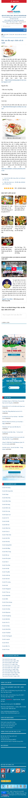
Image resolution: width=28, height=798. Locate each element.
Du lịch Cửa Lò (5, 531)
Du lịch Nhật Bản (6, 595)
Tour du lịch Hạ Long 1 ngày (9, 659)
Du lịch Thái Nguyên (7, 636)
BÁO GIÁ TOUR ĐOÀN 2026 (20, 15)
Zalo (4, 792)
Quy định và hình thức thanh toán (9, 724)
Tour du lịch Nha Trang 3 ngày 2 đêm (11, 672)
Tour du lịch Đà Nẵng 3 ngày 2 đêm (10, 671)
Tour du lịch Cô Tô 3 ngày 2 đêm (10, 664)
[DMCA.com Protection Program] (6, 781)
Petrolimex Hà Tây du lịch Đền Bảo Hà (11, 426)
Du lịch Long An (6, 639)
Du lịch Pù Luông (6, 582)
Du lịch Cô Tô (5, 518)
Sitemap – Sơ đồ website (7, 727)
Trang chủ (5, 34)
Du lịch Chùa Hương (7, 602)
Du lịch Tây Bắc (6, 571)
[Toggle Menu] (24, 30)
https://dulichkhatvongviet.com (12, 713)
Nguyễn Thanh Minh (7, 299)
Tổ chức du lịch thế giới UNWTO (8, 739)
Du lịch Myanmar (6, 612)
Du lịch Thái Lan (6, 592)
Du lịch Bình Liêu (6, 507)
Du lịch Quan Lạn (6, 514)
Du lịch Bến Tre (6, 646)
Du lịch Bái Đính (6, 619)
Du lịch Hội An (5, 642)
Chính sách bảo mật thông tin (8, 725)
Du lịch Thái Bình (6, 632)
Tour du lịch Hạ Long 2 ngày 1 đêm (10, 660)
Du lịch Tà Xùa (5, 649)
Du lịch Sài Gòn (6, 578)
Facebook (5, 795)
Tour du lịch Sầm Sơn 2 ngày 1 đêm (10, 667)
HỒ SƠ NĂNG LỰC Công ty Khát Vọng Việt (14, 20)
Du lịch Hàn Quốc (6, 605)
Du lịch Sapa (5, 494)
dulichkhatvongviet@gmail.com (11, 711)
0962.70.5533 (22, 706)
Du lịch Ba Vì (5, 561)
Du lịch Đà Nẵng (6, 548)
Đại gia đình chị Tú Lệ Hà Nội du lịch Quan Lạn (13, 406)
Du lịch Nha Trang (6, 551)
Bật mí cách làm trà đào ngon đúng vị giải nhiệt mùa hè (20, 208)
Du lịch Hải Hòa (6, 541)
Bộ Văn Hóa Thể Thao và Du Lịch (9, 736)
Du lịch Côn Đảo (6, 609)
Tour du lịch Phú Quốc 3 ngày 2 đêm (11, 676)
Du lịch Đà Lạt (5, 555)
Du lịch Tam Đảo (6, 565)
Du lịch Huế (5, 585)
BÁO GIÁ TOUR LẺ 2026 (7, 15)
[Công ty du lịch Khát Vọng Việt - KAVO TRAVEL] (14, 9)
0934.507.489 (4, 708)
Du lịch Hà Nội (5, 568)
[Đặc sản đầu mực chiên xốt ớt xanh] (8, 51)
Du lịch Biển (5, 598)
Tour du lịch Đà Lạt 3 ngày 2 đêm (10, 674)
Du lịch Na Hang (6, 504)
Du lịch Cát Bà (5, 521)
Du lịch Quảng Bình (7, 545)
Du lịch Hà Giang (6, 487)
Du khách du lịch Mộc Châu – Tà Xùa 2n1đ (12, 432)
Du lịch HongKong (6, 615)
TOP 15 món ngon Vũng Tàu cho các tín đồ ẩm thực (20, 228)
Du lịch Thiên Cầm (6, 534)
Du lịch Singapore (6, 588)
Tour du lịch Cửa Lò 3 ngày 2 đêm (10, 669)
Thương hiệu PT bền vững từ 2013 (10, 21)
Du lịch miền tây (6, 575)
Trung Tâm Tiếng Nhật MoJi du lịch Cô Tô (12, 411)
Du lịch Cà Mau (6, 625)
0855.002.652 (12, 708)
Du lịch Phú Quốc (6, 558)
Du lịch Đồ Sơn (5, 524)
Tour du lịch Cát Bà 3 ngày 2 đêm (10, 662)
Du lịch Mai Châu (6, 497)
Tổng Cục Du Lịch (5, 737)
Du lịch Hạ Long (6, 511)
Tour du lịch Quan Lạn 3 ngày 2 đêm (11, 665)
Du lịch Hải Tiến (6, 538)
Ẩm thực (11, 34)
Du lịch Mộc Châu (6, 501)
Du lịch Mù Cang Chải (7, 491)
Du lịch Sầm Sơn (6, 528)
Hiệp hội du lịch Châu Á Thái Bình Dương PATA (12, 741)
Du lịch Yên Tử (5, 622)
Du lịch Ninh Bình (6, 629)
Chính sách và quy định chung (8, 722)
